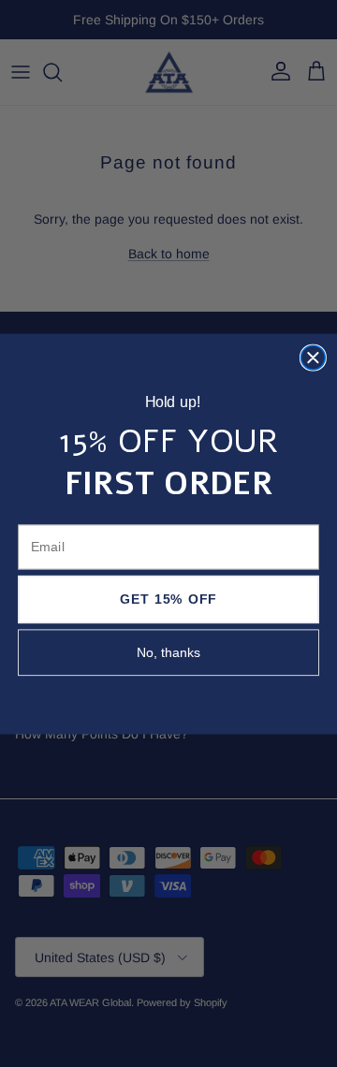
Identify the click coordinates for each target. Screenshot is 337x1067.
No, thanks (169, 652)
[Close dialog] (313, 357)
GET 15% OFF (168, 599)
